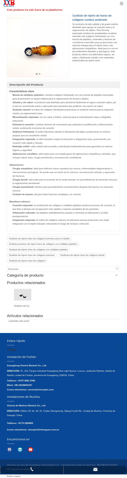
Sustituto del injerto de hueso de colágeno (22, 306)
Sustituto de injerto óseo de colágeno (27, 260)
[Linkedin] (20, 449)
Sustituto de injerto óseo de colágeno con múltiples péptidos (38, 249)
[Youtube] (30, 449)
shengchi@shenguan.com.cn (43, 429)
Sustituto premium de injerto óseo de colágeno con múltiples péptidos (43, 244)
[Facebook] (9, 449)
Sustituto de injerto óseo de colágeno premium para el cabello (39, 238)
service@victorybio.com (41, 389)
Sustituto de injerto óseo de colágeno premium (32, 255)
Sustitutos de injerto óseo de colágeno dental (82, 255)
